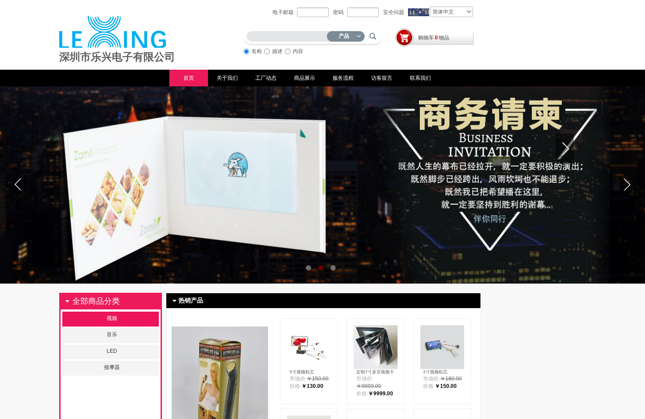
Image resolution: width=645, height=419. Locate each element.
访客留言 (381, 78)
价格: (295, 386)
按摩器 (112, 367)
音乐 (112, 334)
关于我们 (227, 78)
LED (112, 351)
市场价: (298, 379)
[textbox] (288, 35)
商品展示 (304, 78)
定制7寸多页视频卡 (375, 371)
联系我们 (420, 78)
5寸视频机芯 (302, 371)
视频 (112, 318)
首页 (188, 78)
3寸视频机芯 (435, 371)
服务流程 (343, 78)
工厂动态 (265, 78)
